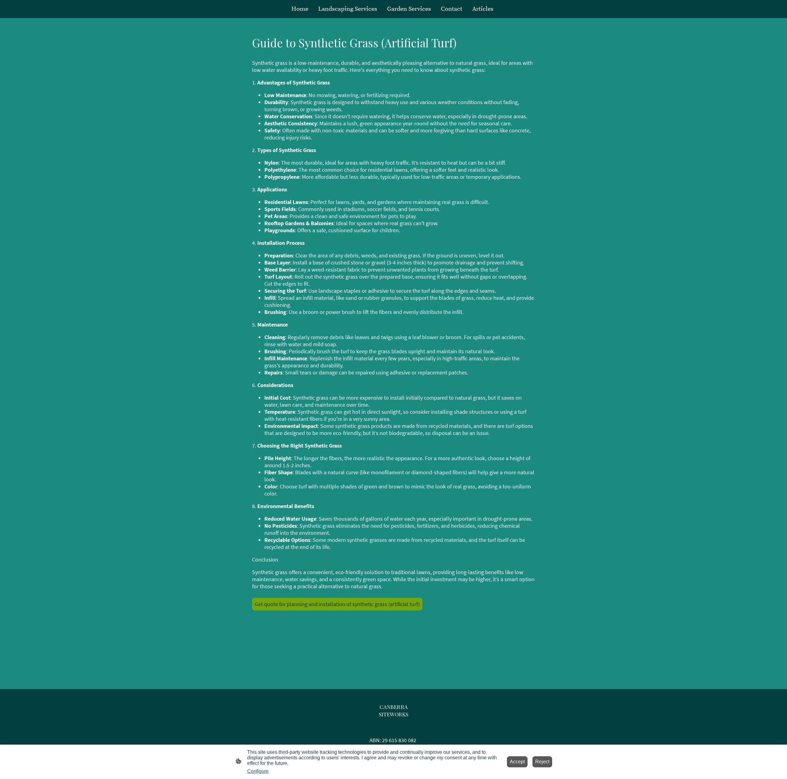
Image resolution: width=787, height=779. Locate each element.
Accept (517, 761)
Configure (258, 771)
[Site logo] (393, 723)
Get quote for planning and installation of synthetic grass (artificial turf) (337, 604)
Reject (542, 761)
